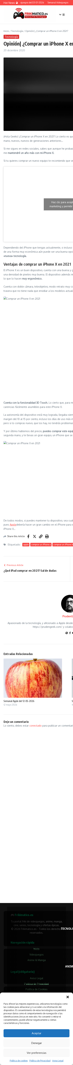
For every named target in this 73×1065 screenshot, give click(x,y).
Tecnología (17, 31)
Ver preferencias (36, 1052)
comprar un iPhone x (41, 544)
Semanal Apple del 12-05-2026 (19, 701)
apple (26, 544)
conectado (35, 725)
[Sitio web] (66, 633)
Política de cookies (19, 1060)
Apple (13, 524)
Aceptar (36, 1033)
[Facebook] (70, 633)
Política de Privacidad (39, 1060)
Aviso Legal (57, 1060)
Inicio (6, 31)
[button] (67, 997)
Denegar (36, 1043)
